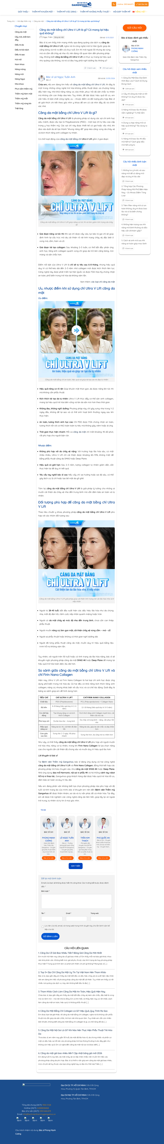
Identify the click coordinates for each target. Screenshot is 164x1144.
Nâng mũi (19, 74)
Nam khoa (19, 64)
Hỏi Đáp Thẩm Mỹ (122, 11)
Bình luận (45, 891)
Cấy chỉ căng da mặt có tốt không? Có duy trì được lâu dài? (134, 97)
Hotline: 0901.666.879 (125, 4)
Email (68, 913)
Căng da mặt (39, 21)
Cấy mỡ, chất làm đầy (22, 38)
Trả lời (43, 810)
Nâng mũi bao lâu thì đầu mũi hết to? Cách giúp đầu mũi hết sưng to (133, 141)
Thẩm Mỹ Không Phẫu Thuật (94, 11)
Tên (43, 913)
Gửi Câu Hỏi (142, 4)
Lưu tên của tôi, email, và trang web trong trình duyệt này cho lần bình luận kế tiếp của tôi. (77, 927)
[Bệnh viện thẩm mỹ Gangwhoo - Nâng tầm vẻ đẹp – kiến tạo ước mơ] (82, 4)
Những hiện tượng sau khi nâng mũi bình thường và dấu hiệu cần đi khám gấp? (134, 227)
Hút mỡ (18, 59)
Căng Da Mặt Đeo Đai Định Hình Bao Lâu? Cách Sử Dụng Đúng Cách (134, 81)
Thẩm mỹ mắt (21, 98)
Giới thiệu (23, 11)
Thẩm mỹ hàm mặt (23, 93)
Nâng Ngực (20, 79)
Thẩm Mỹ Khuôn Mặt (42, 11)
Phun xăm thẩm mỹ (23, 89)
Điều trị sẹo (20, 54)
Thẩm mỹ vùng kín (23, 103)
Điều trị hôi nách (22, 50)
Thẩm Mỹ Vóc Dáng (66, 11)
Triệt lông (19, 108)
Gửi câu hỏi (134, 27)
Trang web (95, 913)
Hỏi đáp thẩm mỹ (24, 21)
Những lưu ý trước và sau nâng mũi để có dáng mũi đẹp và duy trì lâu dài (133, 173)
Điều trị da (19, 45)
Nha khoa (19, 84)
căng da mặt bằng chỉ (70, 139)
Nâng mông (20, 69)
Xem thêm (75, 866)
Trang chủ (11, 21)
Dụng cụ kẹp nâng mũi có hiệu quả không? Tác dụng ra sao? (134, 125)
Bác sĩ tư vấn (49, 858)
